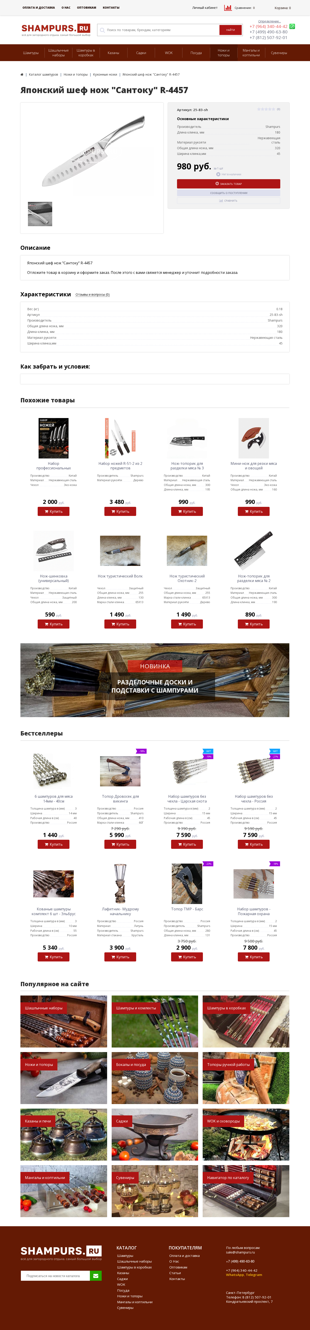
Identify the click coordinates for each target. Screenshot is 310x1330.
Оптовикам (86, 8)
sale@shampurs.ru (240, 1252)
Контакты (111, 8)
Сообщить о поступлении (228, 193)
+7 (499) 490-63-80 (269, 32)
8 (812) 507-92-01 (257, 1297)
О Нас (66, 8)
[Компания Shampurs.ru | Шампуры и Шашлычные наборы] (21, 74)
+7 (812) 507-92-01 (269, 37)
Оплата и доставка (38, 8)
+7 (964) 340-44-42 (269, 26)
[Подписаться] (96, 1276)
